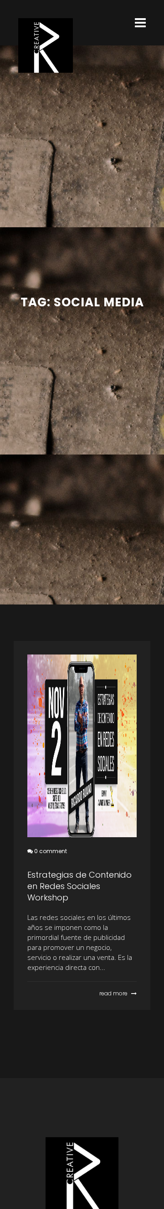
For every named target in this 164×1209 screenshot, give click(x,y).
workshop (38, 993)
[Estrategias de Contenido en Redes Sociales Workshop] (82, 745)
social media (33, 993)
